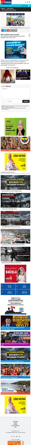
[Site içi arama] (19, 436)
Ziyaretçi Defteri (15, 425)
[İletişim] (28, 5)
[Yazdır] (13, 30)
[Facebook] (2, 30)
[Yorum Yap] (16, 30)
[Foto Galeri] (29, 2)
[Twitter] (5, 30)
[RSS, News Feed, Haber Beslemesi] (14, 436)
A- (29, 36)
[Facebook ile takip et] (11, 436)
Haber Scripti (14, 439)
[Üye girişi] (17, 436)
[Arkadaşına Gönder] (10, 30)
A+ (29, 34)
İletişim (15, 424)
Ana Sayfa (15, 421)
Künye (15, 423)
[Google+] (8, 30)
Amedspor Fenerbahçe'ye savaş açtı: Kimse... (12, 5)
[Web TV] (27, 2)
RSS (16, 427)
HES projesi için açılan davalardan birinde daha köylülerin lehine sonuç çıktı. (13, 36)
